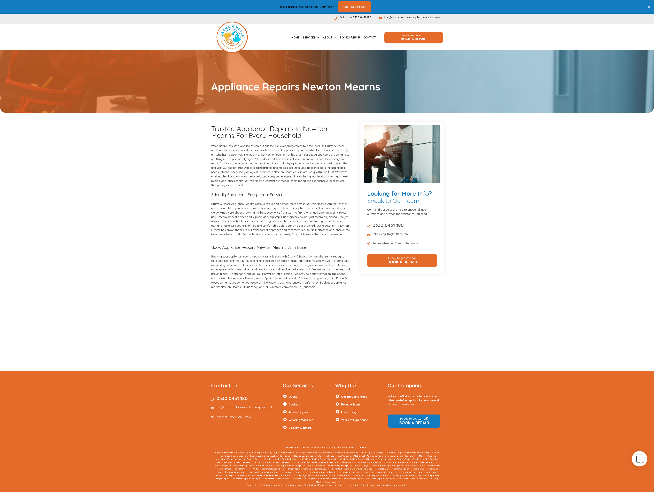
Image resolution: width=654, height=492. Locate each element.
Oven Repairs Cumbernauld (237, 475)
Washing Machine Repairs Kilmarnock (322, 478)
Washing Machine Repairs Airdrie (369, 472)
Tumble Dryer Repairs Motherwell (276, 472)
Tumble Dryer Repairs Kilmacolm (296, 468)
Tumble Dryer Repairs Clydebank (393, 468)
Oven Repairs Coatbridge (266, 468)
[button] (413, 38)
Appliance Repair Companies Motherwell (344, 456)
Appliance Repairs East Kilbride (350, 452)
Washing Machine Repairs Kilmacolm (358, 459)
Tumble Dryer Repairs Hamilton (242, 472)
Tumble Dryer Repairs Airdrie (402, 472)
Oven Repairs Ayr (418, 478)
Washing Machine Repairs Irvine (335, 485)
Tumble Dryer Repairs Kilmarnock (359, 478)
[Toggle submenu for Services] (318, 38)
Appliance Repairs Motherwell (413, 452)
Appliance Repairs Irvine (395, 485)
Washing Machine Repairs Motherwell (363, 462)
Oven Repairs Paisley (236, 465)
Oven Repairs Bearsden (287, 465)
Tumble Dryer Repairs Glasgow (359, 468)
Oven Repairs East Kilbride (411, 465)
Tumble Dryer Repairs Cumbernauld (312, 475)
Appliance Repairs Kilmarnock (393, 478)
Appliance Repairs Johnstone (229, 452)
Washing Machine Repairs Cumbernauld (272, 475)
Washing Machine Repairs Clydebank (246, 462)
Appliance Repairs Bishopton (288, 452)
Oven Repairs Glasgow (358, 465)
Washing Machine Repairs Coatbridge (403, 462)
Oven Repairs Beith (336, 465)
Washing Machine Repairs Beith (394, 459)
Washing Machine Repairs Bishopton (282, 459)
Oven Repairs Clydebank (384, 465)
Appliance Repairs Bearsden (318, 452)
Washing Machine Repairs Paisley (245, 459)
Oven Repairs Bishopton (261, 465)
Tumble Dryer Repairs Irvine (367, 485)
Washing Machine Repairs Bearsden (320, 459)
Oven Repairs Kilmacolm (312, 465)
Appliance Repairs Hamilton (382, 452)
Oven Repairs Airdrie (340, 472)
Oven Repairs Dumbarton (378, 475)
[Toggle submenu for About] (335, 38)
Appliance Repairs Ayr (285, 485)
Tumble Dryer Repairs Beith (328, 468)
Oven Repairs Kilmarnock (288, 478)
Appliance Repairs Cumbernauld (347, 475)
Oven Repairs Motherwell (239, 468)
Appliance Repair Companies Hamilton (303, 456)
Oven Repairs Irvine (308, 485)
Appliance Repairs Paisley (259, 452)
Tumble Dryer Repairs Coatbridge (312, 472)
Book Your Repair (354, 6)
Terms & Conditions (358, 447)
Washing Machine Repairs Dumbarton (412, 475)
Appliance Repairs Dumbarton (259, 478)
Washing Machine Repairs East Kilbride (286, 462)
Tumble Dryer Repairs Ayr (259, 485)
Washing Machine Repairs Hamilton (325, 462)
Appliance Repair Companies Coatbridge (387, 456)
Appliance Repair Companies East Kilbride (260, 456)
